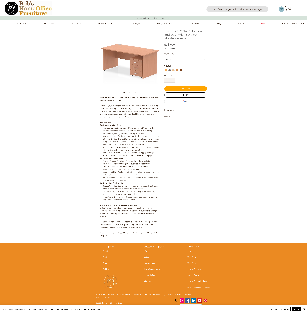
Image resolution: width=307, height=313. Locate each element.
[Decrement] (166, 80)
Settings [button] (274, 309)
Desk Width (170, 53)
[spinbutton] (170, 80)
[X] (176, 300)
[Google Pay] (185, 101)
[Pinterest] (205, 300)
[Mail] (281, 9)
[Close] (304, 309)
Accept (296, 309)
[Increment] (173, 80)
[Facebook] (187, 300)
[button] (288, 9)
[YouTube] (199, 300)
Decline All (285, 309)
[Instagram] (182, 300)
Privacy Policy (95, 309)
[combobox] (185, 60)
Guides (106, 269)
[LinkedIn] (193, 300)
